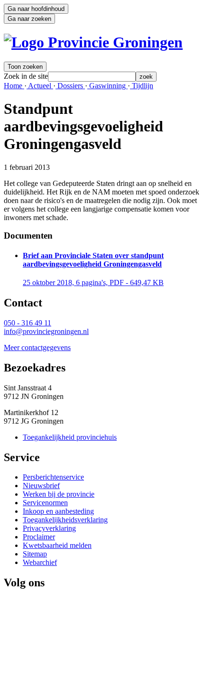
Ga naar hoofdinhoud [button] (36, 8)
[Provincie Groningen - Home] (93, 42)
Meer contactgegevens (37, 347)
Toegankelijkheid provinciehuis (70, 437)
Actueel (40, 86)
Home (14, 86)
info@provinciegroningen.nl (46, 331)
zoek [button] (146, 76)
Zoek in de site (26, 76)
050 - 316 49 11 (27, 323)
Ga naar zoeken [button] (29, 18)
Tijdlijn (141, 86)
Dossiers (70, 86)
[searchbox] (92, 77)
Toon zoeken (25, 66)
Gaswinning (107, 86)
